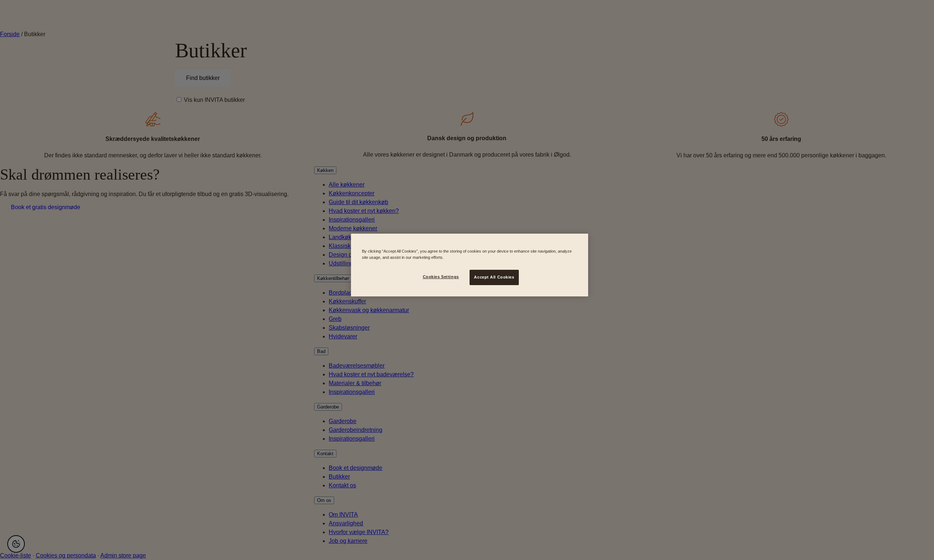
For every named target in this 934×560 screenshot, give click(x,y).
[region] (469, 265)
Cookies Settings (441, 277)
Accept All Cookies (494, 277)
